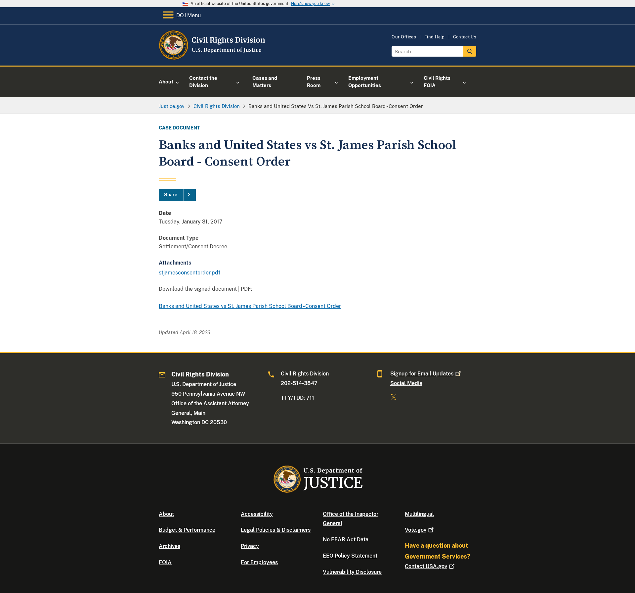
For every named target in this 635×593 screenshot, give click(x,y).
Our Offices (404, 36)
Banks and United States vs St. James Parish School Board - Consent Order (250, 306)
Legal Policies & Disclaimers (276, 530)
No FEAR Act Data (345, 539)
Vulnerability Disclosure (352, 572)
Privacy (250, 546)
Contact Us (464, 36)
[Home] (212, 58)
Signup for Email (421, 374)
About (166, 514)
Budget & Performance (187, 530)
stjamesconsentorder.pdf (189, 273)
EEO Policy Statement (350, 556)
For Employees (259, 562)
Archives (169, 546)
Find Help (434, 36)
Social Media (406, 383)
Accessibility (257, 514)
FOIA (165, 562)
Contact (426, 566)
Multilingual (419, 514)
